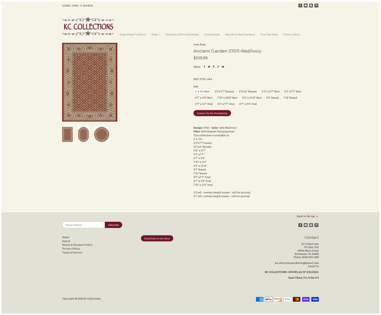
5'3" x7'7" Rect (292, 91)
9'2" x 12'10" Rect (252, 97)
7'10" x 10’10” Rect (227, 97)
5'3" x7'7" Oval (226, 103)
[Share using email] (223, 66)
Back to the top (306, 216)
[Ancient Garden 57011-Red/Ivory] (89, 82)
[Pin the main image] (213, 66)
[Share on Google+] (218, 66)
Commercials (212, 34)
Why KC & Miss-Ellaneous (240, 34)
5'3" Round (272, 97)
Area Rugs (199, 44)
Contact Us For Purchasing (212, 113)
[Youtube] (306, 5)
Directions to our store (157, 238)
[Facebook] (300, 5)
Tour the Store (269, 34)
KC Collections (92, 298)
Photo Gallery (291, 34)
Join (75, 5)
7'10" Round (290, 97)
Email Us (313, 266)
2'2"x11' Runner (248, 91)
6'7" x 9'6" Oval (248, 103)
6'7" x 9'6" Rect (204, 97)
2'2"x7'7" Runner (224, 91)
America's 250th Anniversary (182, 34)
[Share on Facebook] (204, 66)
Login (66, 5)
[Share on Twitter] (209, 66)
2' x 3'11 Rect (202, 91)
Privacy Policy (71, 248)
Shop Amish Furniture (133, 34)
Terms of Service (72, 252)
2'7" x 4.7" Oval (204, 103)
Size (195, 86)
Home (65, 237)
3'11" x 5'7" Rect (271, 91)
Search (66, 241)
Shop (154, 34)
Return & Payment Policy (77, 244)
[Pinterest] (316, 5)
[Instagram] (311, 5)
